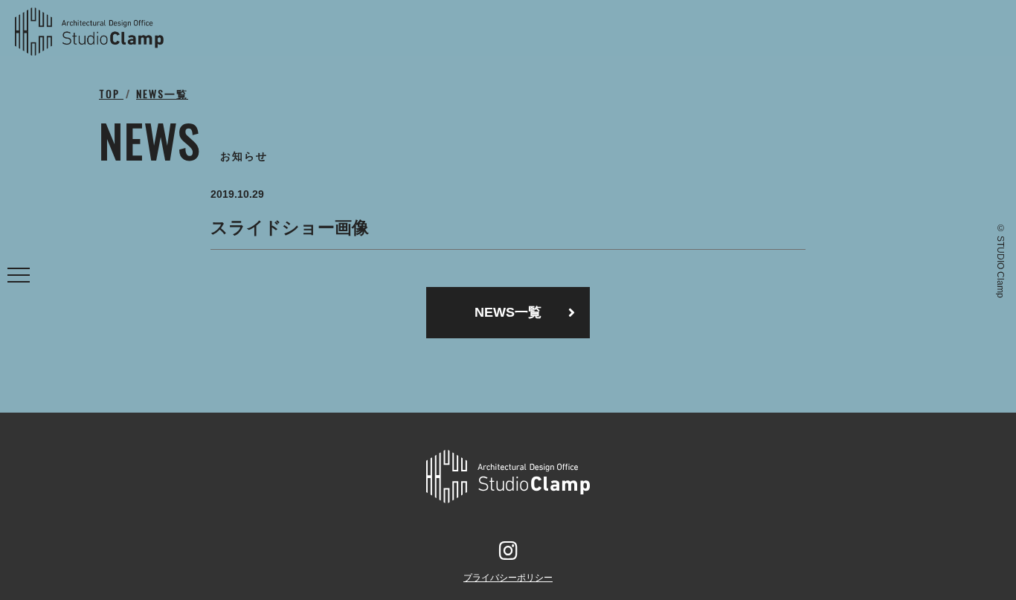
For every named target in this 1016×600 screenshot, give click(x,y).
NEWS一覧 (508, 312)
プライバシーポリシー (508, 577)
